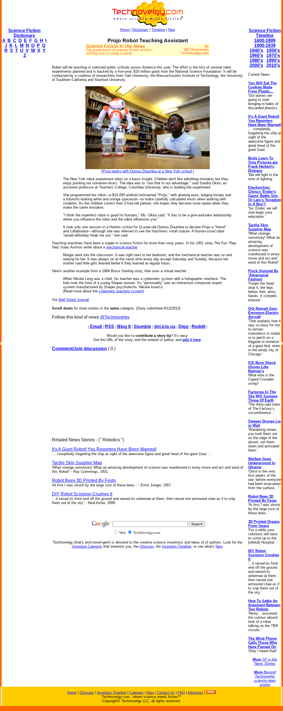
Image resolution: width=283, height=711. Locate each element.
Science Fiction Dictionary (24, 33)
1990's (273, 60)
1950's (273, 50)
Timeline (158, 30)
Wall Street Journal (73, 300)
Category (136, 693)
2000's (256, 65)
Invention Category (87, 546)
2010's (273, 65)
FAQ (181, 693)
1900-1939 (265, 45)
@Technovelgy (114, 317)
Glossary (147, 546)
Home (124, 30)
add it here (191, 340)
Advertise (195, 693)
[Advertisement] (24, 145)
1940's (256, 50)
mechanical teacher (121, 247)
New (171, 30)
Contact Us (166, 693)
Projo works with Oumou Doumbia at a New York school (148, 171)
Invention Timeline (176, 546)
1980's (256, 60)
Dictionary (140, 30)
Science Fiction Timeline (265, 33)
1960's (256, 55)
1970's (273, 55)
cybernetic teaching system (121, 291)
